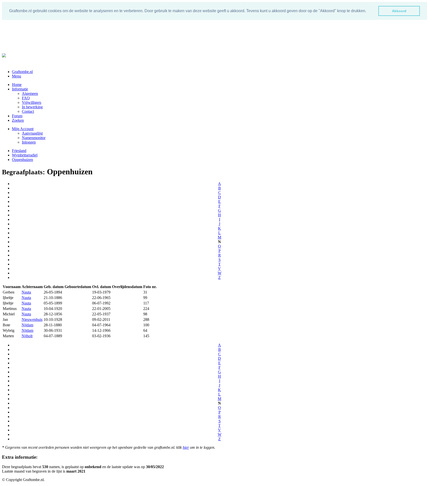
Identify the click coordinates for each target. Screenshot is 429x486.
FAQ (26, 98)
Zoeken (18, 120)
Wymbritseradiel (24, 155)
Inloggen (29, 142)
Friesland (19, 151)
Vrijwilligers (31, 102)
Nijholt (27, 336)
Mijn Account (23, 129)
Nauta (26, 292)
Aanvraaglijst (32, 133)
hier (186, 447)
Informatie (20, 89)
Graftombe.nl (22, 72)
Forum (17, 116)
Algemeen (30, 93)
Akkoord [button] (399, 11)
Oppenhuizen (22, 159)
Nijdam (27, 325)
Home (17, 84)
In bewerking (32, 107)
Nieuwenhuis (32, 319)
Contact (28, 111)
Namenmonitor (33, 138)
